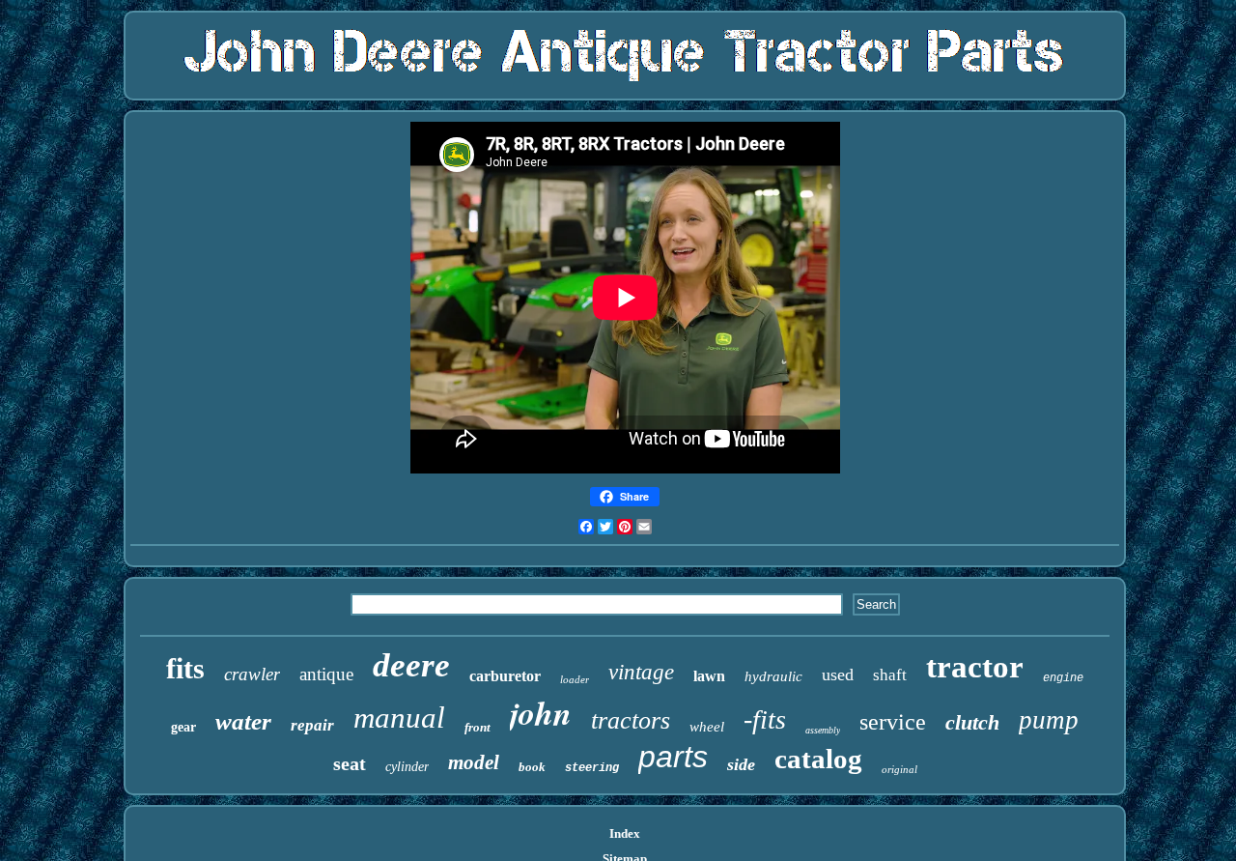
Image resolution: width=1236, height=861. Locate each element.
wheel (706, 726)
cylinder (407, 767)
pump (1049, 719)
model (473, 762)
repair (312, 725)
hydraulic (773, 676)
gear (183, 727)
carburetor (505, 676)
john (541, 712)
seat (349, 763)
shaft (890, 675)
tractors (630, 720)
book (532, 767)
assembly (822, 730)
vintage (641, 672)
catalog (818, 758)
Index (624, 833)
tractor (975, 666)
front (477, 727)
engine (1063, 678)
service (892, 721)
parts (673, 756)
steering (592, 768)
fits (185, 668)
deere (411, 665)
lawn (709, 676)
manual (399, 717)
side (741, 764)
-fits (765, 719)
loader (574, 679)
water (243, 721)
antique (326, 674)
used (838, 674)
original (899, 769)
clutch (972, 722)
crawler (252, 674)
